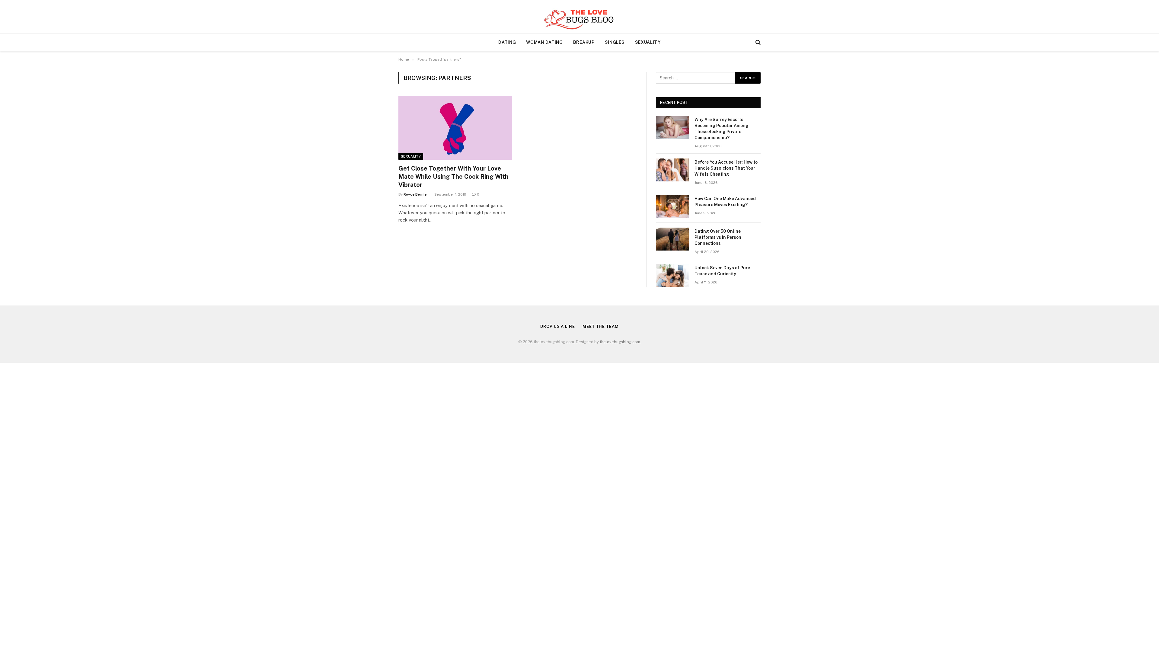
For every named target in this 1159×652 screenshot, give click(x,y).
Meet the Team (601, 326)
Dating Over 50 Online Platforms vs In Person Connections (717, 237)
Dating (507, 42)
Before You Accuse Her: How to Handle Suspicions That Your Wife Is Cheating (726, 168)
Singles (615, 42)
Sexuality (648, 42)
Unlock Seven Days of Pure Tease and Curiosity (722, 270)
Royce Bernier (416, 194)
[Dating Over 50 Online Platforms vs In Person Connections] (672, 239)
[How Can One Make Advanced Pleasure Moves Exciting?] (672, 206)
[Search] (757, 42)
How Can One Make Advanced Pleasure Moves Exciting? (725, 201)
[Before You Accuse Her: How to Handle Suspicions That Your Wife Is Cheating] (672, 169)
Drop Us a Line (557, 326)
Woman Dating (544, 42)
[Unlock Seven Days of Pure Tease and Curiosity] (672, 275)
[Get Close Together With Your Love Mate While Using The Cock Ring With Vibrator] (455, 128)
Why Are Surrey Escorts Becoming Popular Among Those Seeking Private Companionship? (721, 128)
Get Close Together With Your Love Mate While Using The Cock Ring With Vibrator (453, 176)
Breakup (584, 42)
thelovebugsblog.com (620, 342)
